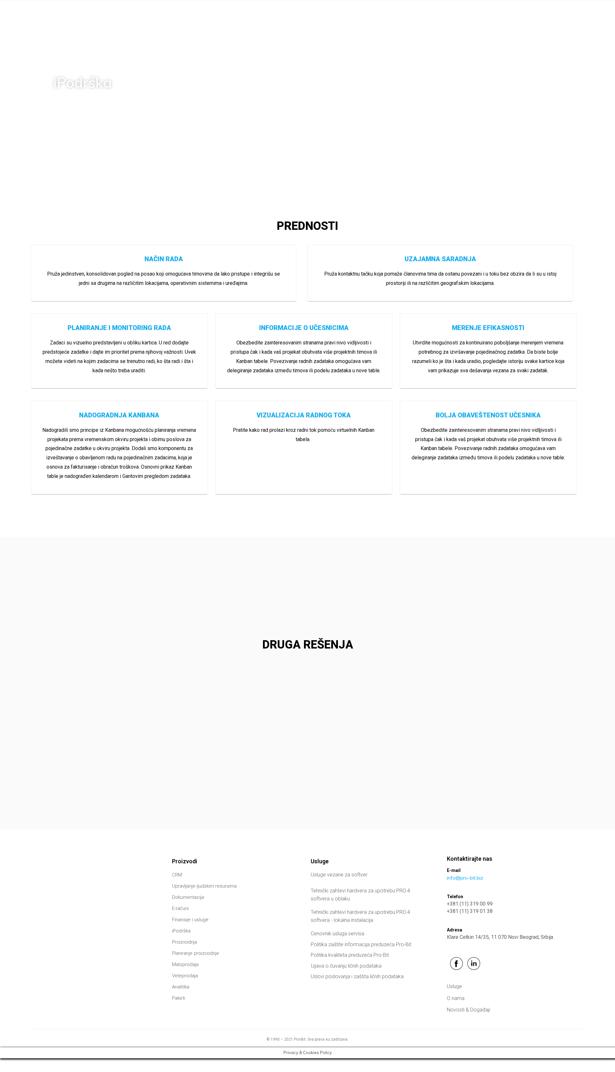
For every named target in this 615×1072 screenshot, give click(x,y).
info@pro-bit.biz (465, 878)
